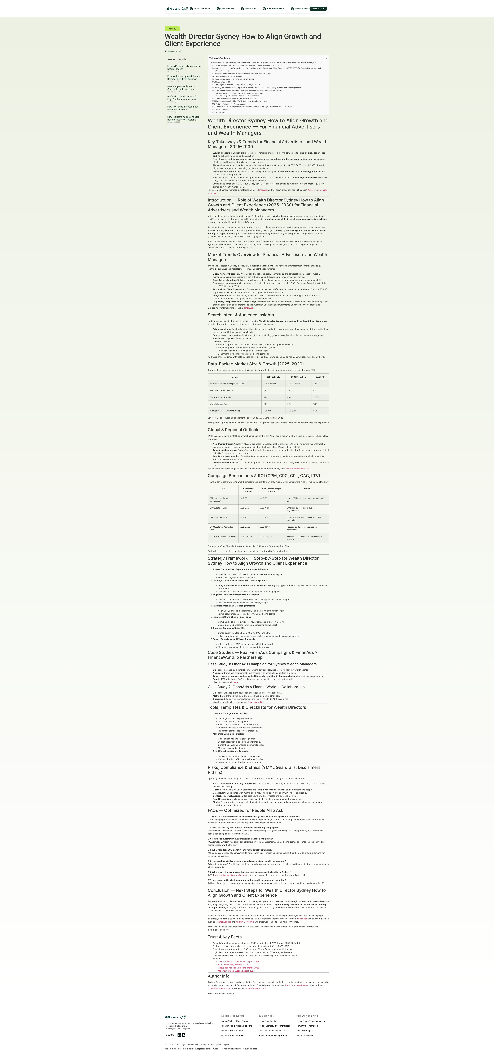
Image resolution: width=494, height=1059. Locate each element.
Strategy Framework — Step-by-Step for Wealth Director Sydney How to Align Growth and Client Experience (258, 88)
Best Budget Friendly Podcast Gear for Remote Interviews (182, 88)
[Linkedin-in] (179, 1035)
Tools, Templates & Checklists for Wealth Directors (236, 98)
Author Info (220, 112)
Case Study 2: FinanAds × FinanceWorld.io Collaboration (239, 96)
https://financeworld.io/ (219, 988)
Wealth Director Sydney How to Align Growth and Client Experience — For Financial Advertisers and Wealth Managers (263, 62)
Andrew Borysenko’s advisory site (231, 875)
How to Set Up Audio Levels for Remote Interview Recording (183, 118)
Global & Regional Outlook (225, 82)
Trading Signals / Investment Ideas (274, 1026)
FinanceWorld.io (255, 702)
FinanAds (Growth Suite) (231, 1030)
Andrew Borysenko (245, 921)
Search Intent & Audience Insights (228, 76)
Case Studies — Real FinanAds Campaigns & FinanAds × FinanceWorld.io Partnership (248, 90)
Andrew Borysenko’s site (298, 468)
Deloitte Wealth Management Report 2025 (238, 961)
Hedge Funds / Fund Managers (311, 1021)
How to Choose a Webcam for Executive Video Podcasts (182, 108)
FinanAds (262, 190)
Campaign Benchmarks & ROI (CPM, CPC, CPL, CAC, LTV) (237, 85)
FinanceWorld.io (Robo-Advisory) (235, 1021)
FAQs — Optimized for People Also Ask (231, 104)
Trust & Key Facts (223, 110)
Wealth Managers (304, 1030)
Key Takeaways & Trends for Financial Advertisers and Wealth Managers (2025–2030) (248, 65)
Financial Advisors (305, 1035)
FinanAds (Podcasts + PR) (232, 1035)
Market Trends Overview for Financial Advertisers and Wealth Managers (243, 73)
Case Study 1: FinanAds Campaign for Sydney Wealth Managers (241, 93)
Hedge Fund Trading (268, 1021)
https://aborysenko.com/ (297, 985)
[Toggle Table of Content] (324, 59)
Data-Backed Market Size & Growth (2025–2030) (234, 79)
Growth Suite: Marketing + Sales (273, 1035)
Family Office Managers (307, 1026)
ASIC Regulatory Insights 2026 (233, 964)
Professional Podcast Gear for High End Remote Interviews (182, 98)
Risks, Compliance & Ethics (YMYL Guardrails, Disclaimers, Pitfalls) (241, 101)
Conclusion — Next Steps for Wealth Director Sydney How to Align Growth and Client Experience (254, 107)
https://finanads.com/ (255, 988)
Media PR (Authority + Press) (272, 1030)
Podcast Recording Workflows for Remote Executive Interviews (184, 77)
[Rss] (183, 1035)
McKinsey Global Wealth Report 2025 (236, 971)
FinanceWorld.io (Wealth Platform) (236, 1026)
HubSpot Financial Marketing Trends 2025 (238, 967)
